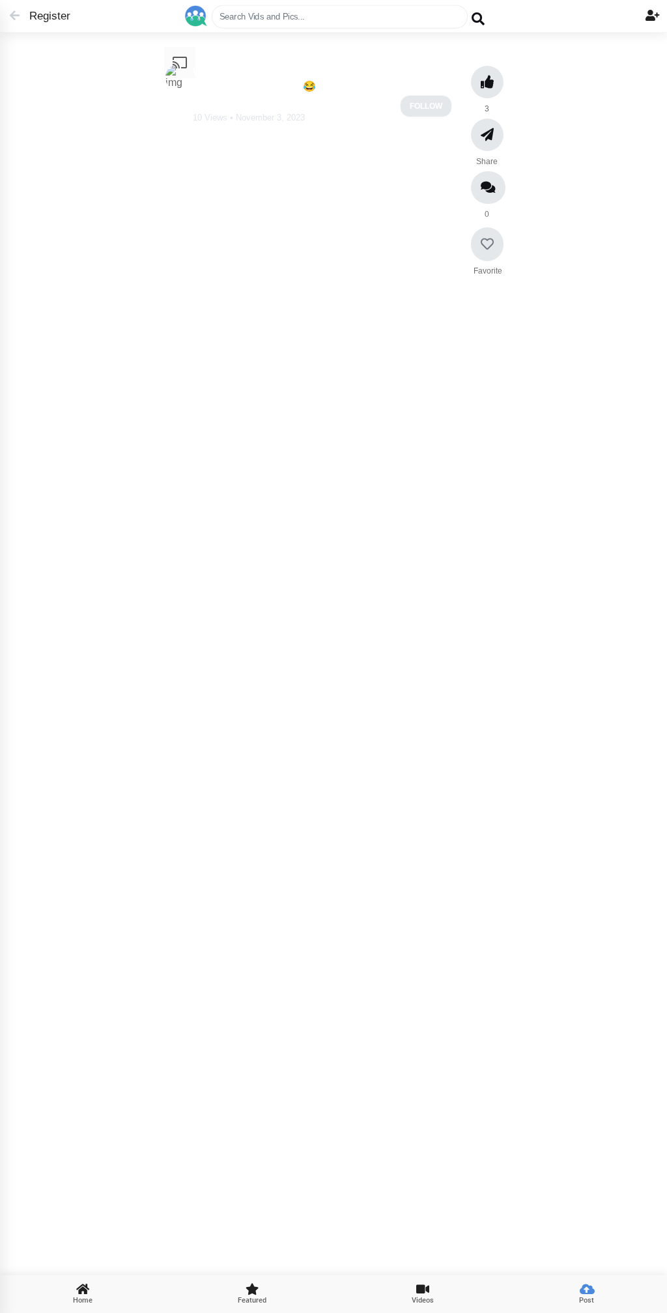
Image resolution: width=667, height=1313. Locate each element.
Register (44, 16)
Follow (426, 106)
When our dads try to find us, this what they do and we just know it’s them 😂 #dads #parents (318, 79)
